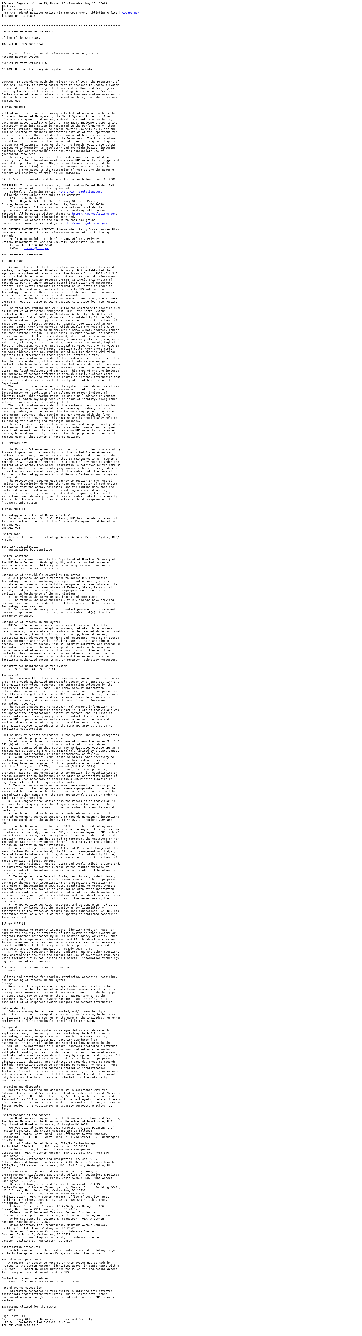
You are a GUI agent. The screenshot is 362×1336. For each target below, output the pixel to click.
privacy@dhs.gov (36, 248)
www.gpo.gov (130, 12)
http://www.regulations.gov (80, 191)
